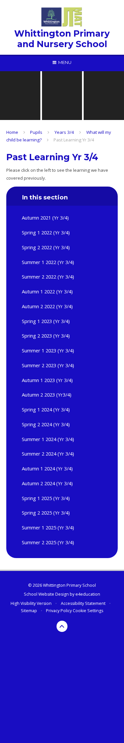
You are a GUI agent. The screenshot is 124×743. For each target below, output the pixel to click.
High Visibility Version (31, 603)
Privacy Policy (59, 610)
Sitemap (29, 610)
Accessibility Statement (83, 603)
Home (12, 132)
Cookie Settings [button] (88, 610)
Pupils (36, 132)
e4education (87, 594)
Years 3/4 (64, 132)
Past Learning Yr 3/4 (74, 140)
